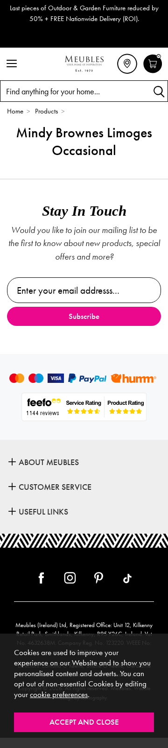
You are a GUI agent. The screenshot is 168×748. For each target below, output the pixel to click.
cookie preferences (59, 694)
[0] (152, 72)
